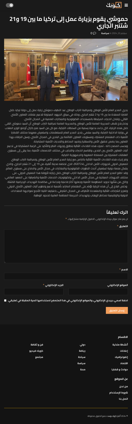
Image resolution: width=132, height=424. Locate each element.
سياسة (105, 33)
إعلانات (124, 351)
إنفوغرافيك (121, 357)
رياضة (82, 351)
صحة (82, 369)
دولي (82, 344)
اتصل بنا (123, 399)
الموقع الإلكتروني (117, 285)
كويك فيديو (36, 351)
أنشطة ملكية (120, 344)
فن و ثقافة (37, 344)
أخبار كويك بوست (114, 416)
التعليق (122, 226)
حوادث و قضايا (120, 369)
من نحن (123, 386)
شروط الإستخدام (118, 392)
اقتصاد (124, 363)
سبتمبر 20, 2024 (119, 33)
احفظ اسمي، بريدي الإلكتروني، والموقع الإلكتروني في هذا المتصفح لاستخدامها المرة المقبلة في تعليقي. (68, 300)
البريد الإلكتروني (53, 285)
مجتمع (39, 357)
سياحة (81, 357)
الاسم (123, 269)
